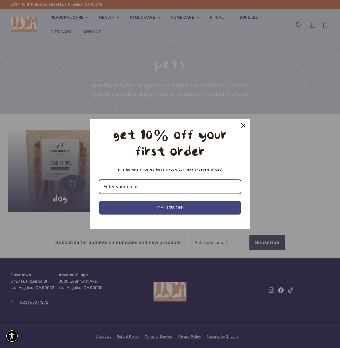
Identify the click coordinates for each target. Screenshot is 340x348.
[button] (12, 336)
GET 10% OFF (170, 208)
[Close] (243, 125)
